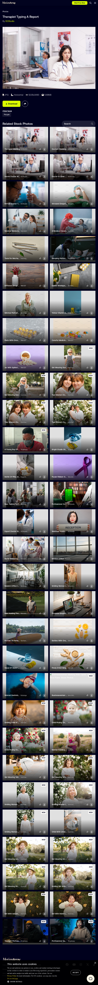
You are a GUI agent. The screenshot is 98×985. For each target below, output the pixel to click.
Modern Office (58, 559)
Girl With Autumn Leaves (15, 914)
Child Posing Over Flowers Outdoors (67, 723)
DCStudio (9, 21)
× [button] (95, 963)
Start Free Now (79, 3)
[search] (90, 2)
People (7, 115)
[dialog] (49, 972)
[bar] (95, 2)
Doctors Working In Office (63, 149)
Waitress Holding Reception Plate (66, 531)
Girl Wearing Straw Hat (14, 859)
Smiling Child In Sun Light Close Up (19, 723)
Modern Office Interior (14, 586)
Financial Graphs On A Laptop (64, 613)
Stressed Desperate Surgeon (64, 204)
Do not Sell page (12, 978)
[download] (44, 149)
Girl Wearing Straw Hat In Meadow (19, 886)
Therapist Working (12, 149)
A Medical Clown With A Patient (65, 231)
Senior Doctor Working (14, 176)
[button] (34, 981)
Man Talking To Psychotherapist (18, 504)
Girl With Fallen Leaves (61, 914)
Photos (5, 11)
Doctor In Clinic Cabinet (62, 176)
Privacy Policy (12, 976)
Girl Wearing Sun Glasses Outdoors (66, 368)
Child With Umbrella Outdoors (64, 832)
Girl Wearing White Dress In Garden (67, 777)
